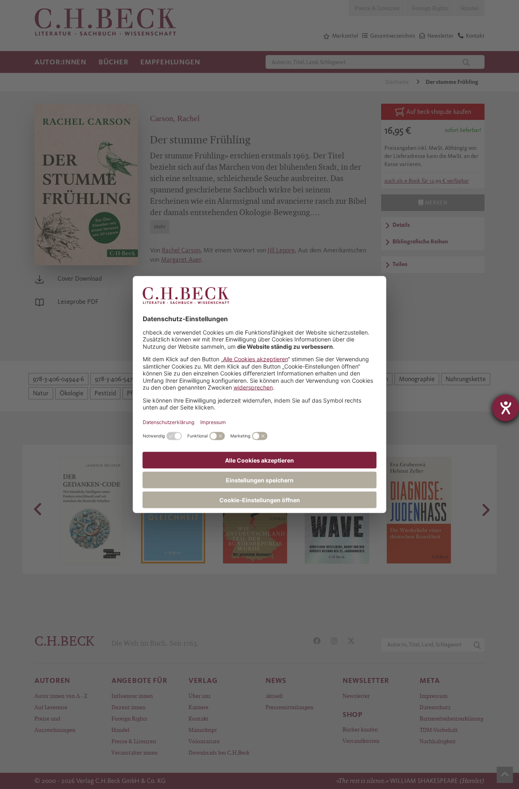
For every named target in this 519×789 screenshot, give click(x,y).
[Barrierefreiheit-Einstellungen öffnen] (505, 407)
